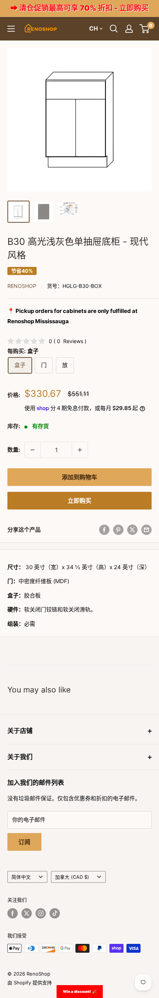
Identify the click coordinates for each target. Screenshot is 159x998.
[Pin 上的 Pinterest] (118, 529)
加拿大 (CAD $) (72, 877)
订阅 (24, 842)
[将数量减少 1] (32, 450)
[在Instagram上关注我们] (40, 913)
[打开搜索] (114, 29)
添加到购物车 (79, 477)
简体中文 (21, 877)
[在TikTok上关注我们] (55, 913)
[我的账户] (129, 29)
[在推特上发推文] (132, 529)
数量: (13, 449)
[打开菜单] (11, 29)
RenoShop (21, 286)
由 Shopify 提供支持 (29, 982)
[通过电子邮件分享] (146, 529)
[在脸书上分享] (104, 529)
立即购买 (79, 500)
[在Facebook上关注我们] (12, 913)
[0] (144, 28)
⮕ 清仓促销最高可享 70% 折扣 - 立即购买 (79, 8)
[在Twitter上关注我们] (26, 913)
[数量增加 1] (80, 450)
